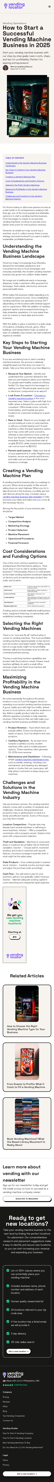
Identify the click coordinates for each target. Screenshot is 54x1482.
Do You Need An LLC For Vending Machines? (23, 1447)
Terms (5, 1460)
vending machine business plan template (22, 496)
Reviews (6, 1401)
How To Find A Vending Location (17, 1438)
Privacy (6, 1465)
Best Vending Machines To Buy (16, 1442)
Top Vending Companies (14, 1416)
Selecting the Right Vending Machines (23, 185)
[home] (14, 5)
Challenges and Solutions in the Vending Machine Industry (24, 197)
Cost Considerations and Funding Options (25, 181)
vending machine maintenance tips (32, 759)
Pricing (6, 1397)
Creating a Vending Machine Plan (20, 177)
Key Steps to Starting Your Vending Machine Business (25, 171)
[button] (48, 6)
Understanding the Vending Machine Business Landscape (26, 164)
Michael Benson (26, 67)
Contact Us (8, 1420)
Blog (5, 1411)
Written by (15, 67)
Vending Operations (14, 23)
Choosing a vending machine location (27, 397)
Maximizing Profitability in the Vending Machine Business (26, 190)
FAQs (5, 1406)
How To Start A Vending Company (18, 1433)
